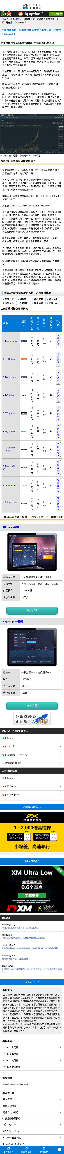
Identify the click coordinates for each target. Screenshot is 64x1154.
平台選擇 (7, 1099)
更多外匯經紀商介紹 (12, 763)
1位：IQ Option (10, 1124)
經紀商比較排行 (10, 1112)
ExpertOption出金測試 (13, 1144)
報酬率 (23, 299)
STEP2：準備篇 (10, 1054)
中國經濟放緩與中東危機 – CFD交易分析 (20, 928)
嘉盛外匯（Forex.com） (17, 755)
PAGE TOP (33, 982)
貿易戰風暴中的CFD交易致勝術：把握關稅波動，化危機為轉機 (30, 948)
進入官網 (32, 610)
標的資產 (38, 299)
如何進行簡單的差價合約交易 (15, 959)
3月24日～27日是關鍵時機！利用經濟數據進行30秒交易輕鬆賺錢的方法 (32, 970)
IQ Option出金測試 (12, 1138)
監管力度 (9, 299)
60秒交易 (9, 303)
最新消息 (14, 19)
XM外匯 (11, 746)
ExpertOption (13, 795)
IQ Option (11, 786)
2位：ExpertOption (12, 1131)
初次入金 (53, 299)
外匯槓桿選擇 (9, 1106)
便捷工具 (53, 303)
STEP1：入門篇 (10, 1047)
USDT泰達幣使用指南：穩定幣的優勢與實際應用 (23, 938)
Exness (10, 738)
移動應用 (24, 303)
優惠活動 (38, 303)
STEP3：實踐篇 (10, 1060)
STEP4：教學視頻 (11, 1067)
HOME (5, 19)
